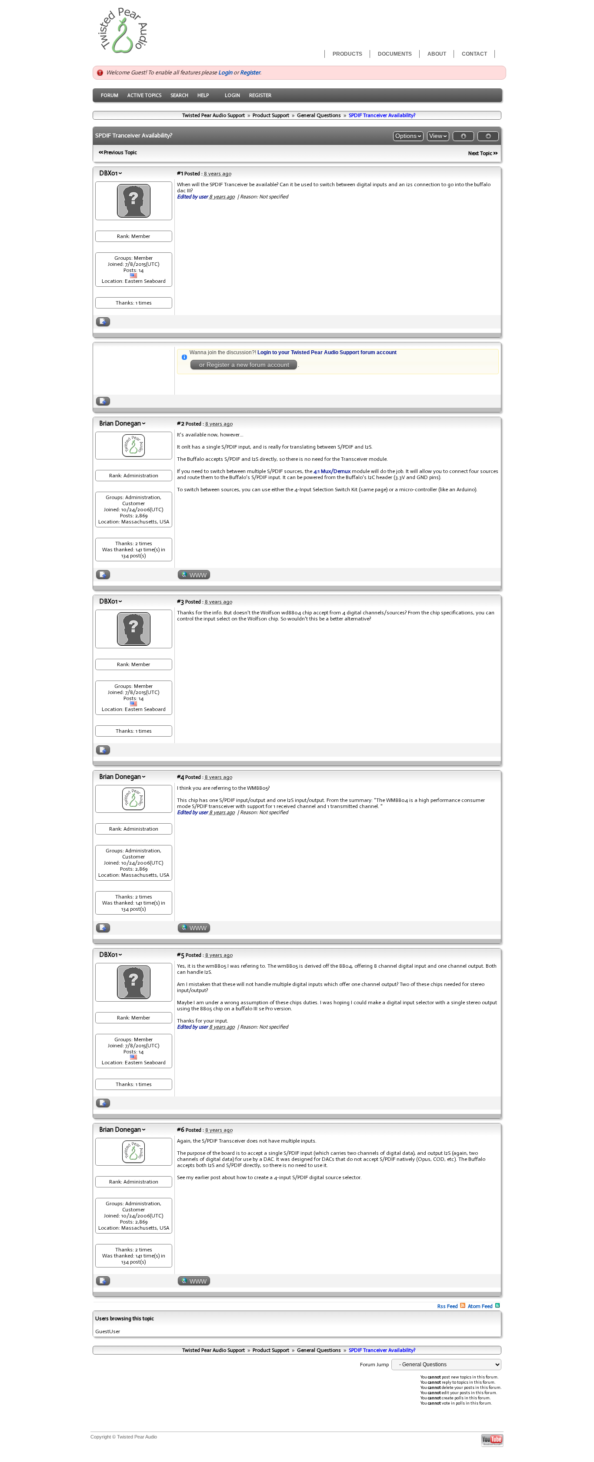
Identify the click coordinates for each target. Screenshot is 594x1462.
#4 (180, 777)
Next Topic (480, 153)
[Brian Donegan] (133, 455)
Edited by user (192, 197)
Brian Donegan (120, 423)
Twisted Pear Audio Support (213, 115)
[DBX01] (133, 215)
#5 (180, 955)
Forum (109, 95)
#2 (180, 423)
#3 (180, 601)
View (435, 135)
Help (203, 95)
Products (347, 54)
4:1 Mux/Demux (332, 471)
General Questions (319, 115)
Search (179, 95)
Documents (395, 54)
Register (250, 72)
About (436, 54)
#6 (180, 1129)
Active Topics (144, 95)
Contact (474, 54)
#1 (180, 173)
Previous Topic (120, 152)
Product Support (271, 115)
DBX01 (108, 173)
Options (406, 135)
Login (225, 72)
